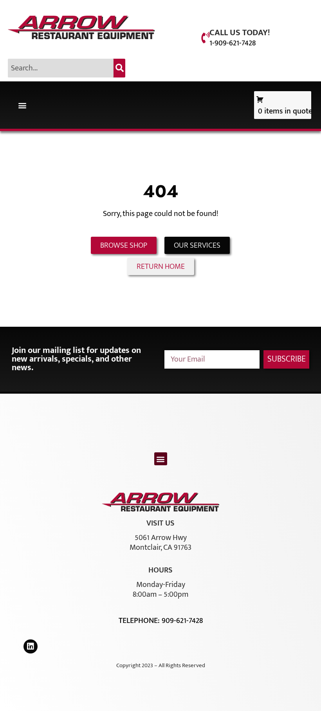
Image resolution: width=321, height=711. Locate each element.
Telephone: (140, 620)
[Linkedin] (30, 646)
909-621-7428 (182, 620)
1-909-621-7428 (232, 43)
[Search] (119, 68)
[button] (22, 105)
